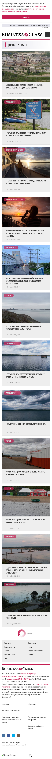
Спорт (6, 658)
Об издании (32, 704)
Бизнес (6, 651)
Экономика (11, 248)
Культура (10, 537)
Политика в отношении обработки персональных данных (11, 719)
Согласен (26, 17)
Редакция (5, 704)
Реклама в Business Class (11, 710)
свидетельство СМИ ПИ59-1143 (18, 679)
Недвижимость (9, 647)
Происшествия (12, 102)
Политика (7, 643)
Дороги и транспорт (14, 150)
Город (8, 295)
